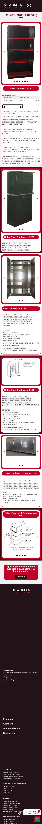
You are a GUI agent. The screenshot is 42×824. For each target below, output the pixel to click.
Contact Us (9, 733)
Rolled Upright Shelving (11, 807)
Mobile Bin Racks (9, 819)
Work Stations (8, 793)
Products (8, 719)
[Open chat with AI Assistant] (37, 819)
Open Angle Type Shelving (12, 803)
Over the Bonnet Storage (12, 774)
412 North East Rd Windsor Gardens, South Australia (20, 672)
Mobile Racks (8, 821)
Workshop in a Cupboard (12, 778)
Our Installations (11, 728)
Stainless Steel (9, 789)
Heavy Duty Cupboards (11, 772)
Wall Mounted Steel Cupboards (14, 776)
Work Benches (9, 791)
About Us (8, 723)
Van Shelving (8, 809)
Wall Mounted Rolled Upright (13, 811)
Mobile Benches (9, 787)
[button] (37, 5)
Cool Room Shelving (10, 801)
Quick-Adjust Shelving (11, 805)
